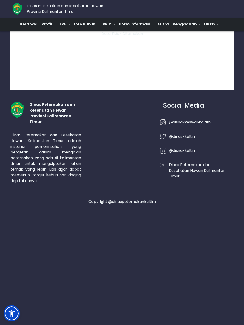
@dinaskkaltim (182, 136)
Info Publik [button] (85, 24)
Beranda (29, 24)
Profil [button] (47, 24)
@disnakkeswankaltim (190, 122)
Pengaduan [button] (185, 24)
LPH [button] (63, 24)
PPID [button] (107, 24)
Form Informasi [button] (135, 24)
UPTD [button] (210, 24)
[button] (12, 313)
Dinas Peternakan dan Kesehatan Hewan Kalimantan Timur (197, 170)
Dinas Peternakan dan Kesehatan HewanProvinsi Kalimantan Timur (65, 8)
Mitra (163, 24)
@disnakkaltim (182, 150)
